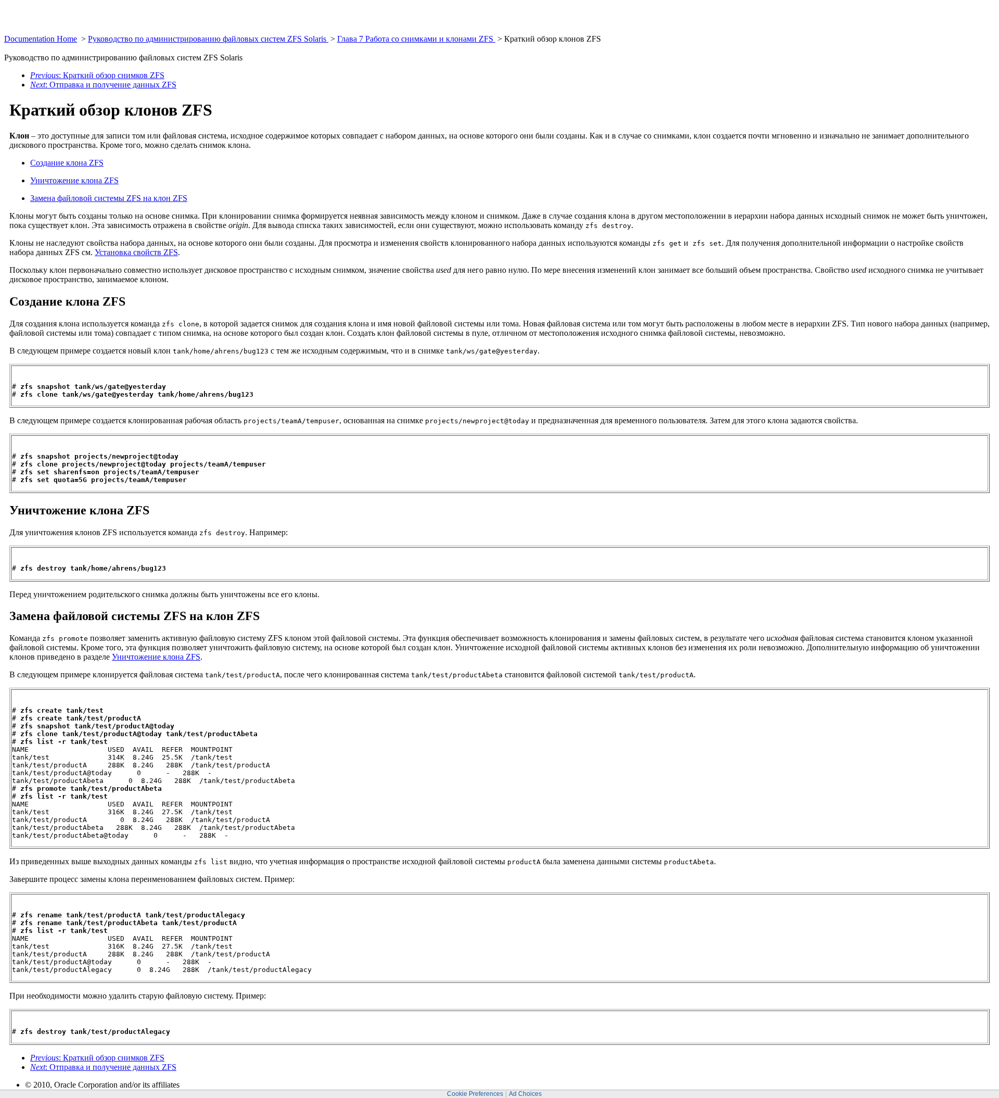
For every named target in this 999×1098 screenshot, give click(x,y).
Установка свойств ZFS (136, 252)
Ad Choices (525, 1093)
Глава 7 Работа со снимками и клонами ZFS (416, 38)
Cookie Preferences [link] (475, 1093)
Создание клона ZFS (67, 162)
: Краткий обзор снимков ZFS (97, 75)
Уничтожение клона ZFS (74, 180)
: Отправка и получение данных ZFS (103, 84)
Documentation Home (40, 38)
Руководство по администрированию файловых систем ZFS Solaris (208, 38)
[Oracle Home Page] (29, 31)
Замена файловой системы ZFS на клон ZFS (108, 198)
